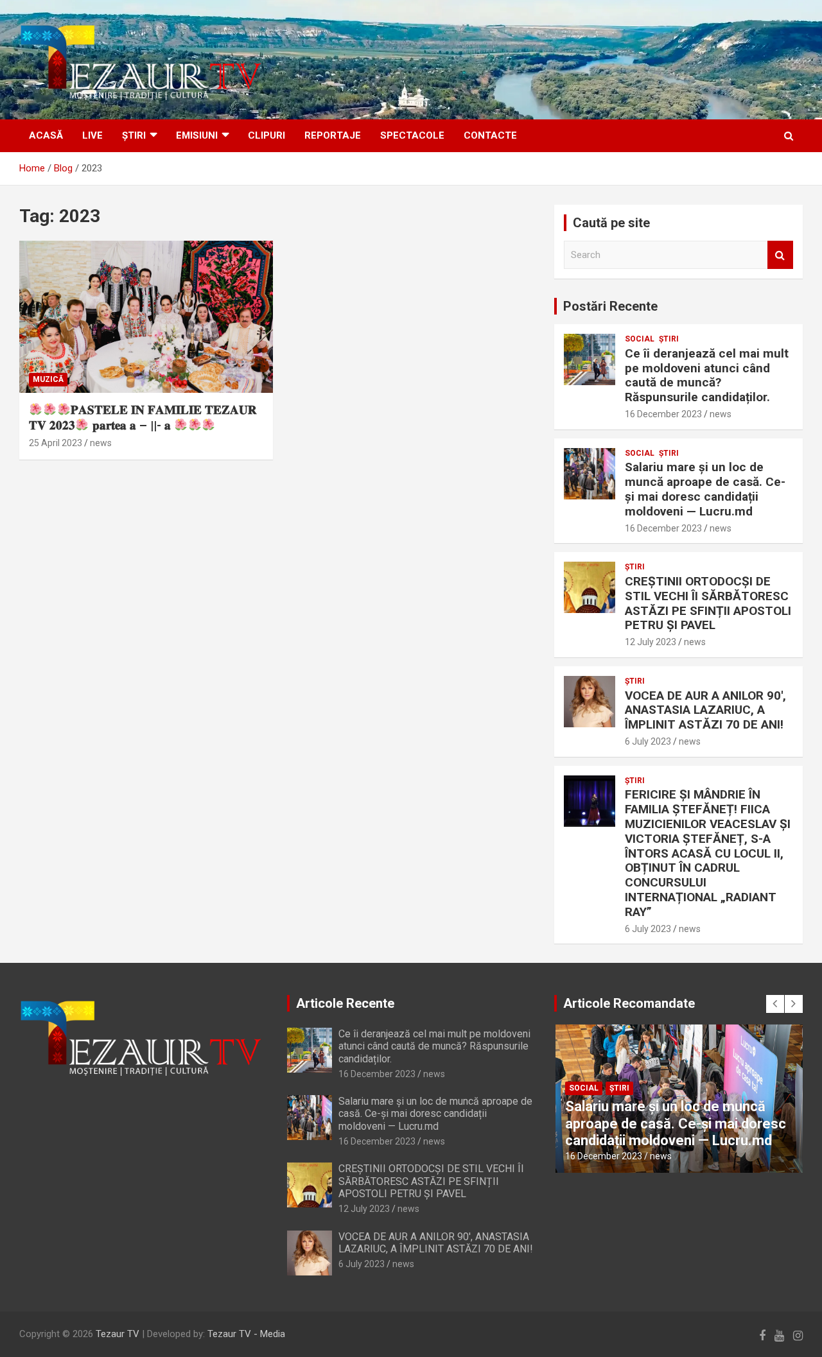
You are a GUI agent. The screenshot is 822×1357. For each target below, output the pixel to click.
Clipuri (266, 135)
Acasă (46, 135)
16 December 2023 (663, 414)
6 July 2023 (648, 741)
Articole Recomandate (629, 1003)
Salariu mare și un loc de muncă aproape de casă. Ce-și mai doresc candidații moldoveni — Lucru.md (705, 489)
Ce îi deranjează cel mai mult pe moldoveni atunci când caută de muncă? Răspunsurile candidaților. (707, 375)
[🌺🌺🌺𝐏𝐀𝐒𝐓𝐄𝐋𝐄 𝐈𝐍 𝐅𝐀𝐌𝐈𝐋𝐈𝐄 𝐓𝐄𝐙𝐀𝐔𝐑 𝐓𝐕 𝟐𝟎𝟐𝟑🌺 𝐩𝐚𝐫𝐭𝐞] (146, 316)
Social (639, 338)
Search (780, 255)
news (101, 443)
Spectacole (412, 135)
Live (92, 135)
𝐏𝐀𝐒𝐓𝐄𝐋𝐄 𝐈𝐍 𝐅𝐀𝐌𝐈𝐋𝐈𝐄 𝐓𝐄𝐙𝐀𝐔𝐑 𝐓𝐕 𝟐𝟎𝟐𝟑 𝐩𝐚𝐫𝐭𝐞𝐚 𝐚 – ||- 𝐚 (143, 417)
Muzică (48, 379)
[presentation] (775, 1004)
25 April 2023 (55, 443)
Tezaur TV (117, 1334)
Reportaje (332, 135)
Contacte (490, 135)
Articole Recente (345, 1003)
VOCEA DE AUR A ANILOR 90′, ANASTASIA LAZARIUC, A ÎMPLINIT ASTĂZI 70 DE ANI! (705, 710)
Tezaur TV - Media (246, 1334)
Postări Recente (610, 306)
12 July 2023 (650, 642)
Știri (134, 135)
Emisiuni (197, 135)
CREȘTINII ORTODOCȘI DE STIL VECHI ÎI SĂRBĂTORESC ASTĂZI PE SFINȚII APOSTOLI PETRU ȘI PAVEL (708, 603)
